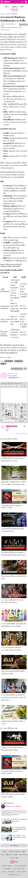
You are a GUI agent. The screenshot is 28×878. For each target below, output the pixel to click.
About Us (4, 871)
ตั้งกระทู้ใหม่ (14, 845)
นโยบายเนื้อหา (7, 868)
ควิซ (20, 854)
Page (16, 857)
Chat (2, 854)
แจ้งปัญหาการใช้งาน (21, 871)
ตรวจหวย (11, 851)
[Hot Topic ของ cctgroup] (3, 378)
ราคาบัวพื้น (8, 361)
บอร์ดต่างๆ (15, 6)
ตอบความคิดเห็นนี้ (22, 433)
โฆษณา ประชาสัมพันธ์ (11, 14)
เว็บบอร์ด (17, 851)
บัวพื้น (2, 364)
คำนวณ (25, 854)
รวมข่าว (6, 6)
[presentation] (2, 386)
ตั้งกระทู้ (14, 9)
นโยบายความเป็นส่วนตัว (20, 865)
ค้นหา (22, 6)
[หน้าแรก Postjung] (7, 1)
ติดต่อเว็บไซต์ (11, 871)
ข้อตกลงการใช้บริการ (7, 865)
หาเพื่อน (23, 851)
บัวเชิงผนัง (18, 361)
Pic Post (15, 854)
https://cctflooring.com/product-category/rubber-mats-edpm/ (11, 265)
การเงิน (12, 857)
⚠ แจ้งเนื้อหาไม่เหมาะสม (16, 368)
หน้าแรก (2, 14)
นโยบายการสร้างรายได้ (18, 868)
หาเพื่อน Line (8, 854)
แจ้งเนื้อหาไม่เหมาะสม (14, 874)
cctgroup (8, 29)
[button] (2, 386)
